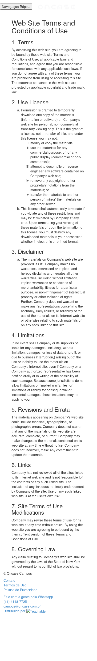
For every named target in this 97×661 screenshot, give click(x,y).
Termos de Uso (15, 585)
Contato (9, 580)
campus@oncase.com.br (22, 606)
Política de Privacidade (20, 589)
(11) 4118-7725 (15, 601)
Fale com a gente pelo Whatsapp (28, 596)
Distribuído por (15, 610)
